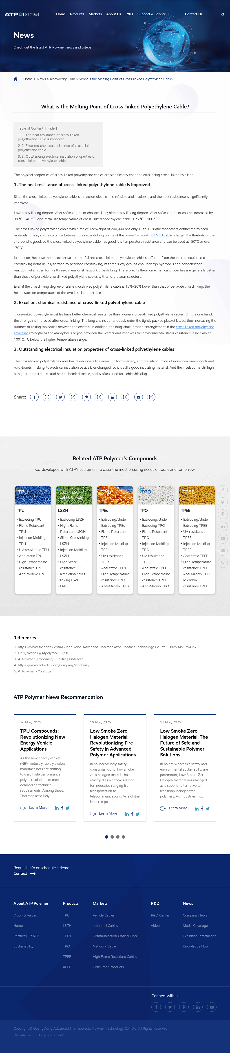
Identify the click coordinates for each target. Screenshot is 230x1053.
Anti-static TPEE (195, 556)
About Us (113, 14)
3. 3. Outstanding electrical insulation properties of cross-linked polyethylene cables (56, 158)
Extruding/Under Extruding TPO (155, 522)
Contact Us (193, 14)
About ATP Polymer (31, 903)
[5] (151, 397)
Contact (20, 873)
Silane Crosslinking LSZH (144, 235)
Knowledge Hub (62, 79)
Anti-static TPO (154, 568)
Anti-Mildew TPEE (197, 574)
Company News (195, 915)
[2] (73, 397)
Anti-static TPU (30, 556)
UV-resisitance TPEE (194, 534)
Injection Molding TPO (155, 547)
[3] (99, 397)
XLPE (67, 967)
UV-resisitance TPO (153, 559)
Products (77, 14)
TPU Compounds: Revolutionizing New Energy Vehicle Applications (42, 740)
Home (61, 14)
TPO (144, 510)
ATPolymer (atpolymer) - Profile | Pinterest (50, 659)
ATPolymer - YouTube (34, 671)
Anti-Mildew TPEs (115, 586)
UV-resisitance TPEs (112, 559)
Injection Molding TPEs (114, 547)
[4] (125, 397)
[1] (47, 397)
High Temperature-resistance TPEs (115, 577)
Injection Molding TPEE (196, 547)
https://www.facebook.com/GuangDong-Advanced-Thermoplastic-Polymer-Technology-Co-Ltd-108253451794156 (107, 647)
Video (155, 925)
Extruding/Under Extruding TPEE (196, 522)
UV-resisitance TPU (34, 550)
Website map (23, 1035)
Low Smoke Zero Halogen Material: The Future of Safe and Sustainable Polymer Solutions (184, 743)
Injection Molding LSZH (73, 553)
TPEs (103, 510)
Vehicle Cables (104, 915)
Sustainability (23, 946)
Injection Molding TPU (32, 540)
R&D (129, 14)
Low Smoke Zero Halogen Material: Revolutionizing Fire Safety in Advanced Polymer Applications (113, 743)
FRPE (64, 586)
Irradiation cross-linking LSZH (73, 577)
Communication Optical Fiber (115, 936)
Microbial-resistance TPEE (195, 583)
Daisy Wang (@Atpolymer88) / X (43, 653)
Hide (51, 128)
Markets (95, 14)
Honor (18, 925)
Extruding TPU (30, 519)
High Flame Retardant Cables (115, 956)
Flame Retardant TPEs (113, 534)
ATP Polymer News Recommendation (58, 697)
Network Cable (104, 946)
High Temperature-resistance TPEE (197, 565)
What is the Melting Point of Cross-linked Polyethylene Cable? (126, 79)
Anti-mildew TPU (32, 574)
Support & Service (151, 14)
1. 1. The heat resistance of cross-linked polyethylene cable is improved (48, 137)
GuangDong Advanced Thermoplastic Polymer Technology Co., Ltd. (85, 1028)
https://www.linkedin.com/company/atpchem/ (53, 665)
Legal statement (51, 1035)
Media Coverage (195, 925)
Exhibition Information (200, 936)
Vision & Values (25, 915)
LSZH (63, 510)
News (175, 14)
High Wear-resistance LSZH (72, 565)
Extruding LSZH (72, 519)
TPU (20, 510)
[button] (106, 837)
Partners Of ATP (26, 936)
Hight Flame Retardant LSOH (73, 528)
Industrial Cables (105, 925)
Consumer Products (108, 967)
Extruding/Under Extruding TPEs (114, 522)
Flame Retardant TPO (154, 534)
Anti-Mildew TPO (155, 586)
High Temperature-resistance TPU (33, 565)
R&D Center (160, 915)
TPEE (185, 510)
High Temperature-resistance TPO (156, 577)
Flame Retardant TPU (31, 528)
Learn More (37, 807)
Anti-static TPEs (113, 568)
